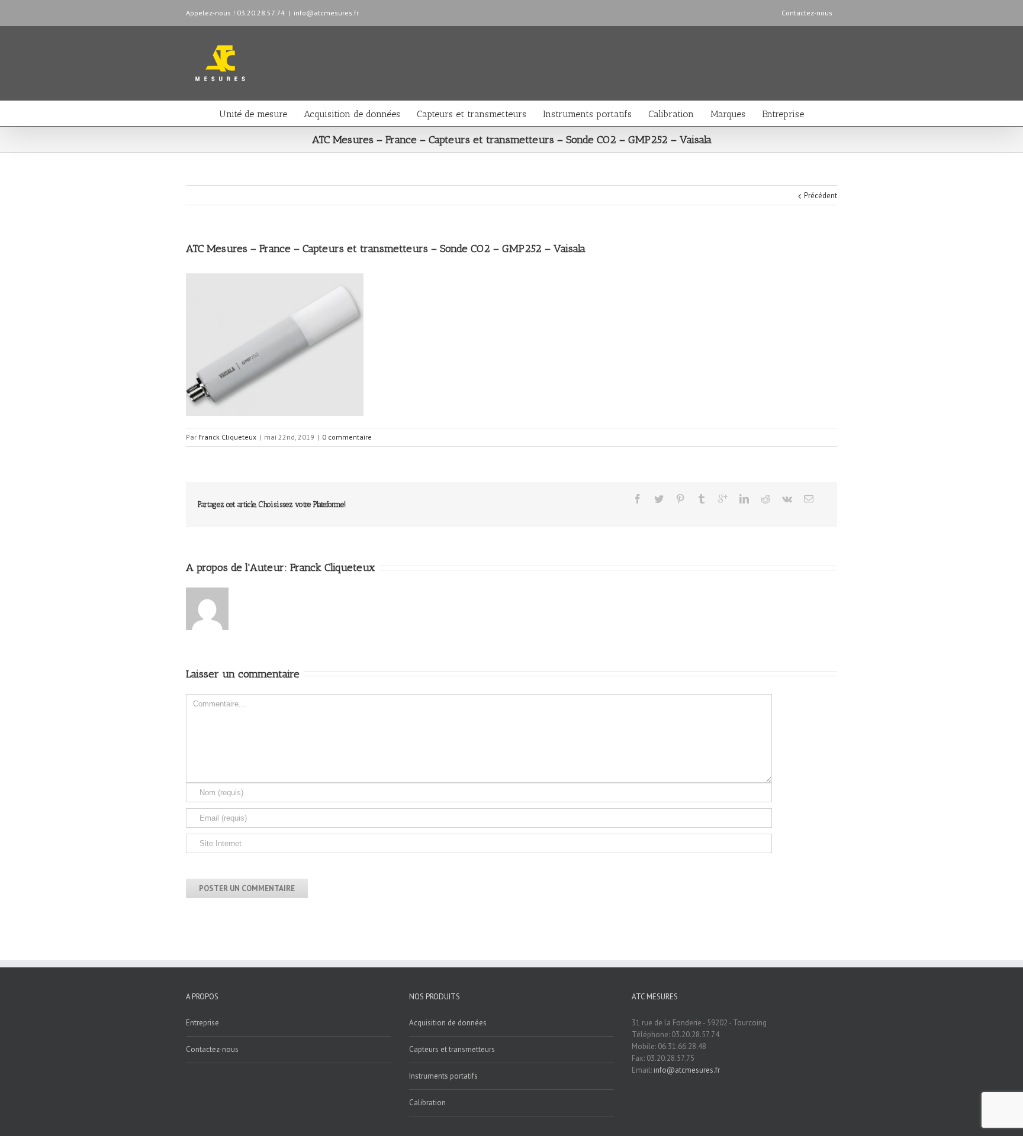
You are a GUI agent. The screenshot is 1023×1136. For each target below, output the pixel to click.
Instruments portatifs (587, 114)
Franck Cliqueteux (227, 437)
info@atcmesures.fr (326, 12)
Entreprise (783, 114)
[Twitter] (659, 499)
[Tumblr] (701, 499)
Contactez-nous (806, 12)
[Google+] (723, 499)
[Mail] (808, 499)
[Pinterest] (680, 499)
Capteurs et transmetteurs (471, 114)
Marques (727, 114)
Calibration (671, 114)
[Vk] (787, 499)
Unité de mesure (253, 114)
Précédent (820, 196)
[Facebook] (637, 499)
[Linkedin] (744, 499)
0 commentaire (347, 437)
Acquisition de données (352, 114)
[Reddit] (765, 499)
